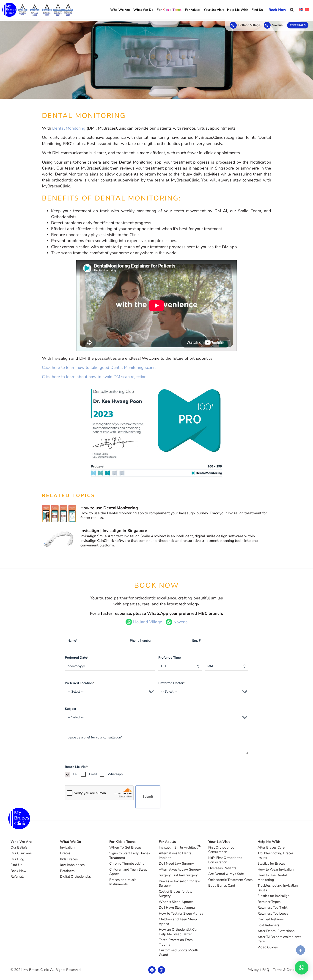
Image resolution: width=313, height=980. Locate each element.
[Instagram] (161, 970)
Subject (70, 709)
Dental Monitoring (68, 128)
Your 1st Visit (214, 10)
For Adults (192, 10)
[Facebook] (152, 970)
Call (75, 774)
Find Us (257, 10)
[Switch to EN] (301, 9)
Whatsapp (115, 774)
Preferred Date (76, 657)
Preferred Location (79, 683)
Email (93, 774)
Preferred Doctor (171, 683)
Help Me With (237, 10)
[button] (291, 9)
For (169, 10)
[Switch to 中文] (307, 9)
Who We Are (120, 10)
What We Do (143, 10)
